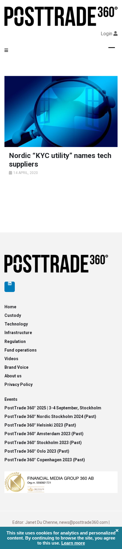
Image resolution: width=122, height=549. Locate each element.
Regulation (15, 341)
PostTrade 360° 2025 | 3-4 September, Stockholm (52, 408)
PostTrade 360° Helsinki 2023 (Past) (40, 425)
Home (10, 306)
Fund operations (20, 350)
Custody (12, 315)
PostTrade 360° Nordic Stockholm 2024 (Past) (50, 416)
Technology (16, 324)
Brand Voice (16, 367)
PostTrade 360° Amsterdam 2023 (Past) (44, 433)
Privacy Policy (18, 384)
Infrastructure (18, 332)
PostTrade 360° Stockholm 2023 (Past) (43, 442)
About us (13, 376)
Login (106, 33)
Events (10, 399)
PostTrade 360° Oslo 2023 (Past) (36, 451)
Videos (11, 358)
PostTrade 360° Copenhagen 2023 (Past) (44, 459)
